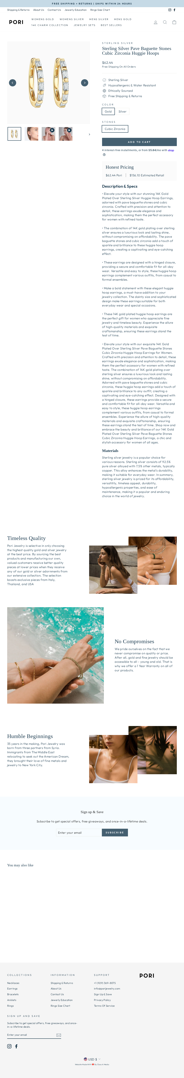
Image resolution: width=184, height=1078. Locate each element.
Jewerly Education (76, 9)
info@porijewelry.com (107, 988)
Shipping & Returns (18, 9)
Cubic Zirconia (115, 129)
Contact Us (54, 9)
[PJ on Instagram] (9, 1046)
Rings (10, 1005)
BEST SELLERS (111, 25)
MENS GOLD (123, 19)
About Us (38, 9)
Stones (109, 121)
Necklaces (13, 983)
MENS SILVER (99, 19)
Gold (108, 111)
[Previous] (12, 82)
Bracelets (13, 994)
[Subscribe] (58, 1035)
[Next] (84, 82)
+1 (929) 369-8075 (105, 983)
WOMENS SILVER (72, 19)
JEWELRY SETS (84, 25)
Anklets (11, 1000)
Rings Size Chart (100, 9)
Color (108, 104)
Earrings (12, 988)
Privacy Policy (102, 1000)
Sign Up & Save (103, 994)
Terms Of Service (104, 1005)
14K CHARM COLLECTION (49, 25)
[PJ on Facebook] (16, 1046)
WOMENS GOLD (42, 19)
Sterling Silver (117, 43)
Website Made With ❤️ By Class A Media (92, 1064)
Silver (123, 111)
